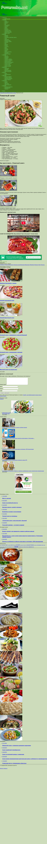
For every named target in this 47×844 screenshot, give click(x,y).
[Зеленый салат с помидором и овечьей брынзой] (11, 332)
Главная (2, 92)
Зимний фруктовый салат (7, 317)
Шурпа (6, 28)
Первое (4, 19)
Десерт (4, 72)
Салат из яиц (7, 64)
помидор (10, 546)
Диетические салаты (9, 62)
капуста (12, 544)
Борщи (6, 22)
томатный (5, 261)
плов (8, 546)
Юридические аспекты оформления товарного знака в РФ (14, 460)
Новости (6, 88)
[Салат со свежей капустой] (11, 701)
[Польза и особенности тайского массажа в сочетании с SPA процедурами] (8, 448)
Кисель (6, 81)
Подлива (6, 52)
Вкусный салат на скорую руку (8, 369)
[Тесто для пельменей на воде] (11, 714)
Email (1, 388)
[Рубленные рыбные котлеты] (11, 650)
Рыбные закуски (8, 77)
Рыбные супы (7, 30)
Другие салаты (8, 66)
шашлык (30, 546)
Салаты (4, 54)
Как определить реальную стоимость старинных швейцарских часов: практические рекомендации (23, 470)
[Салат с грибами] (11, 740)
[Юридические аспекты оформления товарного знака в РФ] (8, 459)
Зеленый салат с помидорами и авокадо (11, 352)
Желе (6, 73)
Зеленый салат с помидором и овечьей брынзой (13, 335)
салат (1, 261)
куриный (28, 545)
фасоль (27, 546)
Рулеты (6, 45)
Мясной (6, 55)
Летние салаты (8, 61)
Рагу (5, 43)
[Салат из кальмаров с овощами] (11, 586)
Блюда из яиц (7, 40)
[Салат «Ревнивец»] (11, 676)
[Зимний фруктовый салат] (11, 315)
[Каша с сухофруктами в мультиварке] (11, 727)
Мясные (6, 35)
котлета (18, 545)
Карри (6, 50)
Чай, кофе (7, 83)
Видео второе (7, 53)
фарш (25, 546)
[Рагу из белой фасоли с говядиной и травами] (11, 663)
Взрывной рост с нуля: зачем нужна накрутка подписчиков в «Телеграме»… (18, 438)
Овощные (7, 39)
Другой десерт (8, 74)
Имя (1, 386)
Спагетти (6, 46)
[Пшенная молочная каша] (11, 624)
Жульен (6, 48)
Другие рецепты (8, 32)
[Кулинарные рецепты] (14, 11)
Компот (6, 82)
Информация (7, 18)
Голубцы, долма (8, 41)
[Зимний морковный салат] (11, 298)
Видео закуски (8, 79)
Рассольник (7, 24)
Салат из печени (8, 63)
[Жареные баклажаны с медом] (11, 281)
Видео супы (7, 33)
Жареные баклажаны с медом (8, 283)
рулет (13, 546)
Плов (6, 38)
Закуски (4, 75)
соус (23, 546)
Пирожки (6, 69)
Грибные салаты (8, 58)
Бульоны (6, 29)
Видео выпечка (8, 70)
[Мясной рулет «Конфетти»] (11, 689)
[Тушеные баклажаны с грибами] (11, 637)
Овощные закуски (8, 78)
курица (32, 545)
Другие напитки (8, 84)
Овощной (7, 56)
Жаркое (6, 44)
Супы (6, 20)
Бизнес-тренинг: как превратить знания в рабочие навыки (14, 427)
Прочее (4, 85)
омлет (3, 546)
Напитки (4, 80)
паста (6, 546)
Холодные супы (8, 31)
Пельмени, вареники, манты (11, 37)
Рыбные (6, 36)
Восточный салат (6, 413)
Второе (4, 34)
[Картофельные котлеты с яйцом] (11, 573)
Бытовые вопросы (8, 86)
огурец (1, 546)
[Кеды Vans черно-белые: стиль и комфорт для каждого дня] (9, 612)
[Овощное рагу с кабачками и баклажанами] (11, 599)
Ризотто (6, 42)
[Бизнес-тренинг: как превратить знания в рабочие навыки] (8, 426)
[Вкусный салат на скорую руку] (11, 367)
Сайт (1, 390)
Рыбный (6, 57)
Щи (5, 23)
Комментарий (3, 384)
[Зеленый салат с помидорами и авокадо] (11, 350)
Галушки (6, 49)
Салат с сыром (8, 65)
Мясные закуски (8, 76)
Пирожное (7, 68)
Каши (6, 47)
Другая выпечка (8, 71)
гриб (6, 544)
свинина (20, 546)
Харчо (6, 27)
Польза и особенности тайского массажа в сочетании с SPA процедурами (18, 449)
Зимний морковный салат (7, 300)
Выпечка (4, 67)
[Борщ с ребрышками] (11, 560)
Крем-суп (6, 21)
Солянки (6, 26)
